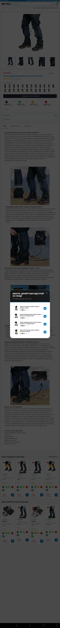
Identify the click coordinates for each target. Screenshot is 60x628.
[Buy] (45, 308)
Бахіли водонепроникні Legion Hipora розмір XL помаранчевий (30, 323)
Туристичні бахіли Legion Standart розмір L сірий (29, 307)
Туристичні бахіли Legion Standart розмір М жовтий (29, 330)
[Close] (46, 293)
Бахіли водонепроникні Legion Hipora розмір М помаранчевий (30, 315)
